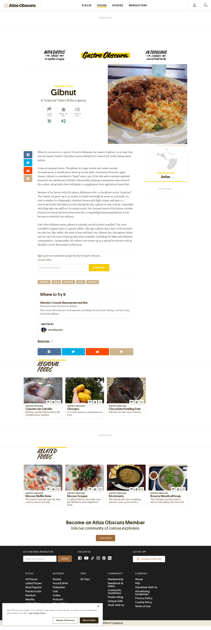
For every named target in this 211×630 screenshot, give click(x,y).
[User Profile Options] (194, 5)
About (139, 579)
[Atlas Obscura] (20, 5)
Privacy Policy (144, 598)
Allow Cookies (89, 620)
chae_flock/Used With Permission (171, 145)
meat (80, 282)
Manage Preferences (65, 620)
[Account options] (194, 5)
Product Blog (115, 597)
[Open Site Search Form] (205, 5)
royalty (92, 282)
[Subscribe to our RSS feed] (109, 558)
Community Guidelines (114, 591)
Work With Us (116, 605)
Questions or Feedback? (105, 623)
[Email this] (28, 178)
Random (30, 595)
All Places (31, 579)
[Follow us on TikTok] (92, 558)
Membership (116, 579)
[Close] (98, 606)
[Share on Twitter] (28, 162)
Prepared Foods (63, 86)
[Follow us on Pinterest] (104, 558)
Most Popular (33, 587)
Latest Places (33, 583)
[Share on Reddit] (28, 170)
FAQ (137, 583)
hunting (68, 282)
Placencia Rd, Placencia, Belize (58, 306)
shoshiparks (55, 329)
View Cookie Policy (37, 613)
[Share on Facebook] (28, 154)
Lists (55, 591)
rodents (44, 282)
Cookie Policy (143, 602)
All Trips (85, 579)
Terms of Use (143, 606)
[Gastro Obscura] (54, 55)
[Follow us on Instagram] (98, 558)
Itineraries (59, 587)
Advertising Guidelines (142, 593)
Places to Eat (33, 591)
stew (56, 282)
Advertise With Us (146, 587)
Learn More (105, 538)
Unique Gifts (115, 601)
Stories (57, 579)
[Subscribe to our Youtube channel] (86, 558)
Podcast (58, 599)
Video (57, 595)
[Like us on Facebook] (80, 558)
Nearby (30, 599)
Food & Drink (60, 583)
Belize (165, 177)
